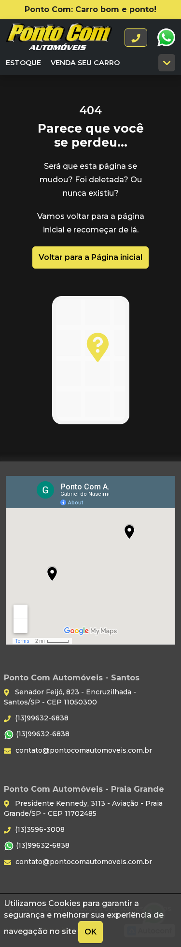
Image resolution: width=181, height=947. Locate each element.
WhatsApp (166, 37)
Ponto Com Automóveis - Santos (59, 37)
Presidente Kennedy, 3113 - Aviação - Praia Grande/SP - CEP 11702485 (83, 808)
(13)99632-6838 (41, 718)
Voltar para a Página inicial (90, 257)
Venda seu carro (85, 62)
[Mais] (166, 62)
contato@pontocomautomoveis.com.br (83, 750)
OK (90, 931)
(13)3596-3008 (39, 829)
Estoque (23, 62)
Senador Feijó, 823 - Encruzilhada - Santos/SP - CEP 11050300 (70, 697)
